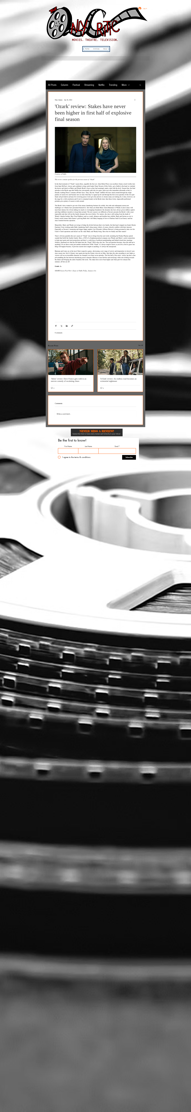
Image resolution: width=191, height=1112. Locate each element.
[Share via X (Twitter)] (61, 326)
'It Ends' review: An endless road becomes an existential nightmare (118, 380)
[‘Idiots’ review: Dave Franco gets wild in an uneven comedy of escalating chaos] (70, 362)
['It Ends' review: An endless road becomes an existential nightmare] (120, 362)
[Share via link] (72, 326)
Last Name (88, 446)
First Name (68, 446)
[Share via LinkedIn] (67, 326)
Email (116, 446)
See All (140, 345)
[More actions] (135, 99)
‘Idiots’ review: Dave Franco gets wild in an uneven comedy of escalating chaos (68, 380)
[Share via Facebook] (56, 326)
